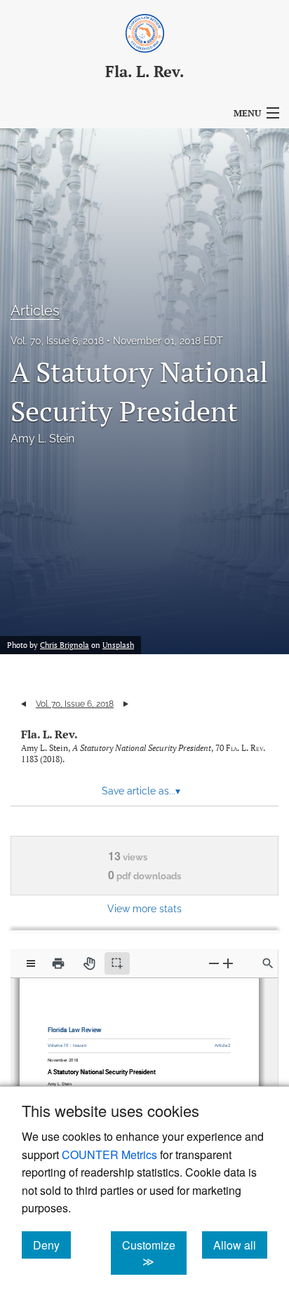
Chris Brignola (64, 645)
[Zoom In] (228, 963)
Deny (52, 1244)
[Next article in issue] (126, 704)
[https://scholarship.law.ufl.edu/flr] (76, 1027)
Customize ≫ (154, 1253)
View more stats (144, 908)
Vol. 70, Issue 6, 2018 (57, 340)
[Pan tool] (89, 963)
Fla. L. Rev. (49, 734)
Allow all (240, 1244)
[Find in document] (268, 963)
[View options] (31, 963)
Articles (35, 310)
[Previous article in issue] (23, 704)
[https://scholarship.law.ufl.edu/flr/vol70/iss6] (80, 1042)
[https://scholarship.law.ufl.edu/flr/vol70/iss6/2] (219, 1042)
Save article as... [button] (141, 791)
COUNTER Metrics (109, 1154)
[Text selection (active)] (117, 963)
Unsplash (118, 645)
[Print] (58, 963)
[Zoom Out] (214, 963)
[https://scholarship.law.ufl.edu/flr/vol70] (61, 1042)
